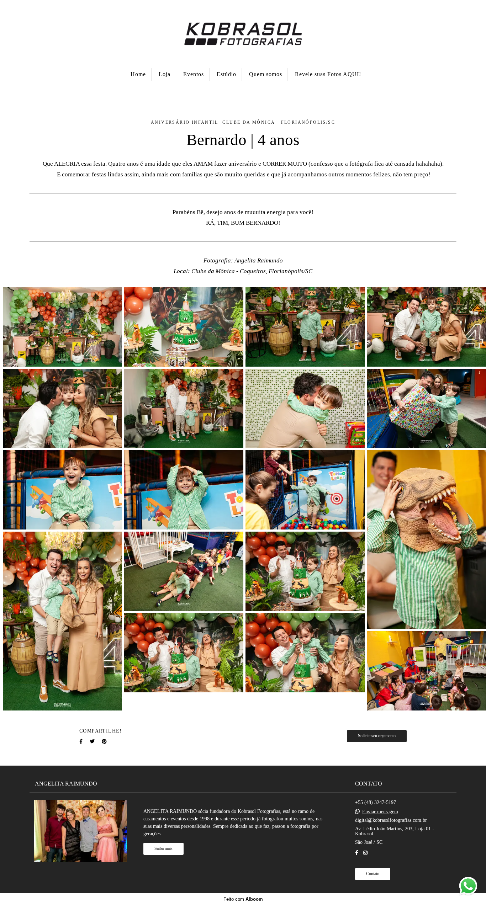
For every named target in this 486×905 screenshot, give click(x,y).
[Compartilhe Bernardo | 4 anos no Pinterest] (104, 741)
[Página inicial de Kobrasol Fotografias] (243, 33)
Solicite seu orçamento (377, 736)
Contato (372, 874)
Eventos (193, 74)
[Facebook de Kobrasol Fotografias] (356, 853)
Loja (164, 74)
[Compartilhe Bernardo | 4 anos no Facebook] (81, 741)
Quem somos (265, 74)
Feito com (243, 899)
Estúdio (226, 74)
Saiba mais (163, 848)
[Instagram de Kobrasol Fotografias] (365, 853)
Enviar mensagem (380, 811)
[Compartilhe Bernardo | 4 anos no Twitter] (92, 741)
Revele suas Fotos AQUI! (328, 74)
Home (138, 74)
